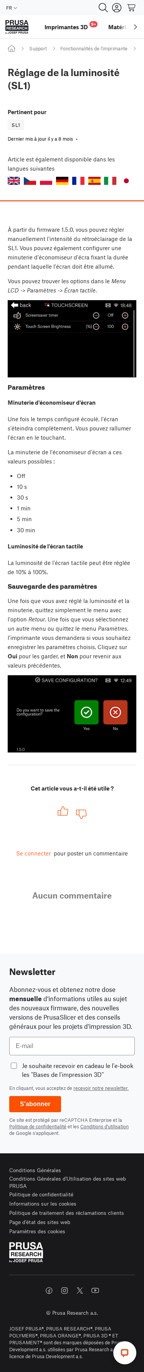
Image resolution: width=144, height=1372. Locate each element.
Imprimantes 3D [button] (70, 26)
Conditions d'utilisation (104, 1126)
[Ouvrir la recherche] (103, 7)
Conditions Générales (35, 1170)
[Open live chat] (124, 1352)
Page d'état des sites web (39, 1222)
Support (38, 48)
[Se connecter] (117, 7)
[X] (80, 1290)
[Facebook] (49, 1290)
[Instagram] (64, 1290)
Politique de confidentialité (37, 1126)
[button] (14, 181)
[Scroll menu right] (135, 26)
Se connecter (33, 853)
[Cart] (131, 7)
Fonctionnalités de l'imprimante (93, 48)
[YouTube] (95, 1290)
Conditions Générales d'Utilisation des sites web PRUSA (67, 1182)
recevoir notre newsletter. (101, 1088)
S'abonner (35, 1104)
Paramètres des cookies (37, 1231)
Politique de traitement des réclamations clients (66, 1212)
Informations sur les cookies (42, 1203)
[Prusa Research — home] (17, 27)
